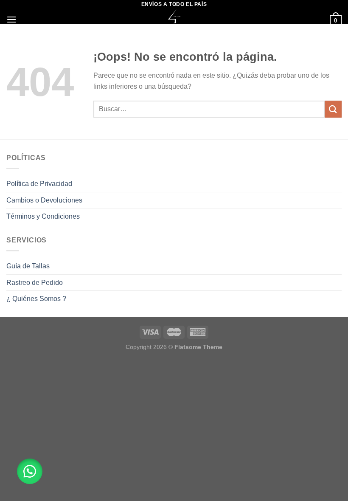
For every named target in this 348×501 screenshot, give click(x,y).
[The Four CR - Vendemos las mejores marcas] (174, 16)
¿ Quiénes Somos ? (36, 298)
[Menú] (11, 19)
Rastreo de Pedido (34, 282)
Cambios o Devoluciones (44, 200)
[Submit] (333, 109)
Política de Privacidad (39, 183)
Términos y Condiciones (43, 216)
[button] (29, 471)
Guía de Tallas (28, 266)
